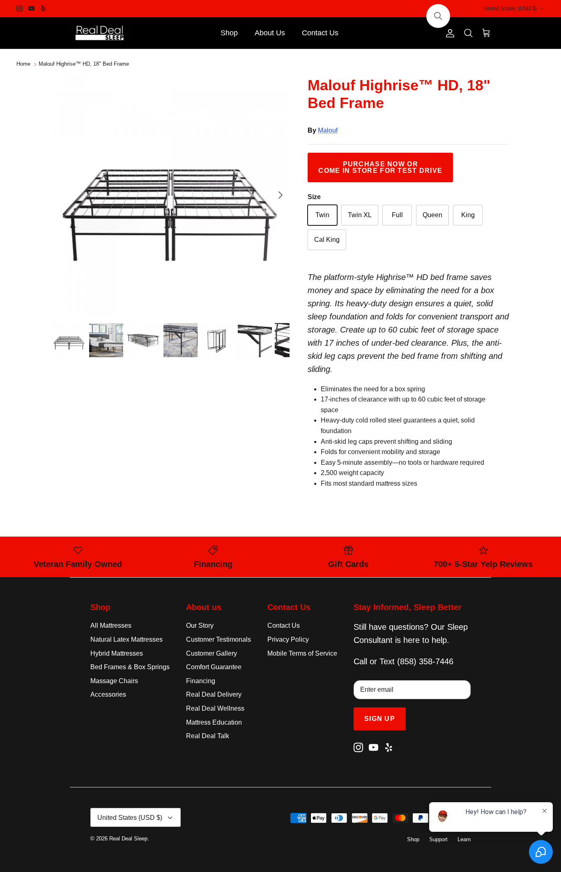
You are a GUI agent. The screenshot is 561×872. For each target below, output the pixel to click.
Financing (200, 680)
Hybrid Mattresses (116, 653)
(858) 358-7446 (425, 661)
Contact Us (320, 33)
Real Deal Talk (207, 735)
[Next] (280, 195)
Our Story (200, 625)
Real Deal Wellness (215, 708)
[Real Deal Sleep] (100, 33)
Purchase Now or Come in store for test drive (380, 167)
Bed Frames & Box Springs (130, 666)
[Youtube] (31, 8)
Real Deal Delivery (213, 694)
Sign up (379, 718)
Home (23, 64)
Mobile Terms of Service (302, 653)
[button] (438, 16)
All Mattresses (110, 625)
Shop (229, 33)
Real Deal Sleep (128, 838)
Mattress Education (214, 722)
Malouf (328, 130)
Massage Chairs (114, 680)
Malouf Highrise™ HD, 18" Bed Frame (84, 64)
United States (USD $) (510, 8)
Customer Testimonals (218, 639)
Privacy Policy (288, 639)
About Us (270, 33)
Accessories (108, 694)
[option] (171, 195)
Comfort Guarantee (213, 666)
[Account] (448, 33)
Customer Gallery (211, 653)
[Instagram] (19, 8)
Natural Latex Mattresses (126, 639)
